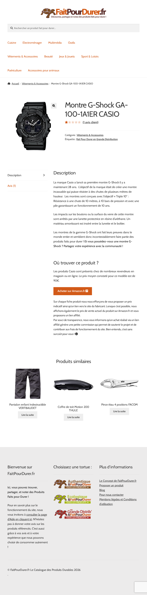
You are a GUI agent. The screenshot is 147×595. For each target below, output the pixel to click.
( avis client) (90, 122)
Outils (71, 42)
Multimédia (55, 42)
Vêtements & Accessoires (23, 56)
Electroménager (32, 42)
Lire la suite (28, 414)
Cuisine (12, 42)
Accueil (15, 83)
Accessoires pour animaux (43, 70)
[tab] (28, 175)
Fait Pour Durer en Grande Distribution (97, 139)
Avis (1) (12, 185)
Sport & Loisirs (90, 56)
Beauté (48, 56)
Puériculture (15, 70)
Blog (102, 490)
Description (14, 175)
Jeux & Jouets (67, 56)
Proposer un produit (111, 485)
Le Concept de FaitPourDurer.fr (117, 480)
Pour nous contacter (111, 494)
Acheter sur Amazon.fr (72, 291)
